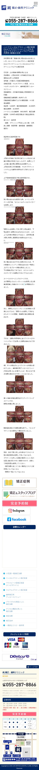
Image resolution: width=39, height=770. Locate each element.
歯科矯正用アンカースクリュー (13, 596)
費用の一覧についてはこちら (15, 472)
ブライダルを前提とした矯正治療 (15, 603)
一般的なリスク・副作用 (15, 625)
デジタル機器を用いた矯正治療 (14, 610)
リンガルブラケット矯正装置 (16, 578)
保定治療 (9, 616)
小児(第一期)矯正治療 (14, 573)
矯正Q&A (9, 621)
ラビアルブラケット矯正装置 (16, 590)
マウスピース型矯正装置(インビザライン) (15, 584)
